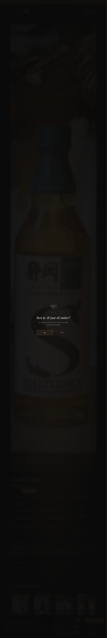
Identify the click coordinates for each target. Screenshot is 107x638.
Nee (62, 333)
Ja (45, 333)
